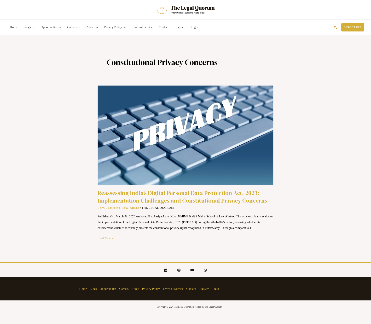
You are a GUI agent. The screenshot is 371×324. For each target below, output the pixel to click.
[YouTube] (192, 270)
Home (13, 27)
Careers (72, 27)
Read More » (106, 237)
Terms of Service (142, 27)
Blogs (27, 27)
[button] (335, 27)
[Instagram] (179, 270)
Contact (163, 27)
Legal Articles (130, 207)
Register (179, 27)
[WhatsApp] (205, 270)
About (90, 27)
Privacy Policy (113, 27)
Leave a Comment (109, 207)
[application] (33, 27)
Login (194, 27)
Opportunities (49, 27)
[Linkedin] (166, 270)
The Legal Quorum (193, 7)
